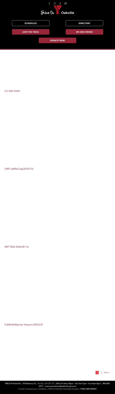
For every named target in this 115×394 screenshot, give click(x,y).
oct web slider (12, 91)
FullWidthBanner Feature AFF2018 (23, 324)
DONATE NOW (57, 40)
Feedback (42, 389)
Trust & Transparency (27, 389)
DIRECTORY (84, 23)
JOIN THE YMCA (31, 31)
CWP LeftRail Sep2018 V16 (19, 168)
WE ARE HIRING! (84, 31)
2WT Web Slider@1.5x (16, 246)
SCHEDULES (31, 23)
